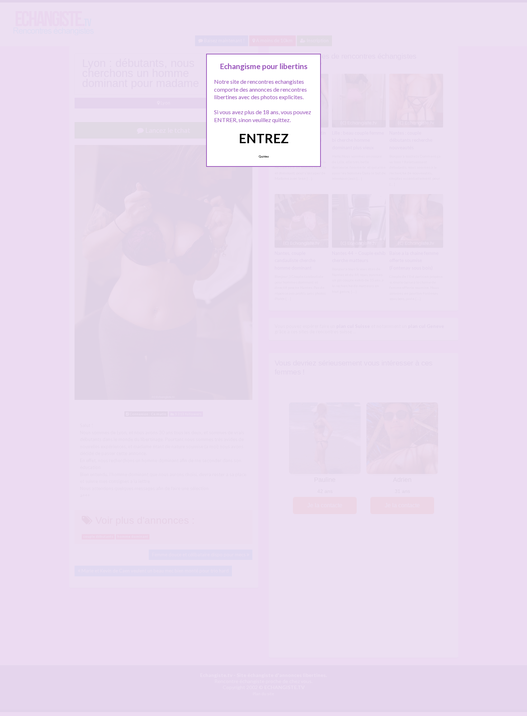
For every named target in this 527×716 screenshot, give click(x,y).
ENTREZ (264, 138)
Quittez (263, 156)
